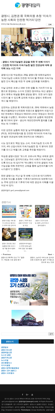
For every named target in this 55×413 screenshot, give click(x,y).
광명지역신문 (6, 358)
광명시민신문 (6, 350)
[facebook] (22, 395)
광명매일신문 (6, 352)
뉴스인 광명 (6, 355)
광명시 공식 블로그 (8, 371)
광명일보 (4, 347)
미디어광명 (5, 365)
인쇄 (49, 24)
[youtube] (32, 395)
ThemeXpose (25, 410)
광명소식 (10, 341)
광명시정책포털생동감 (10, 368)
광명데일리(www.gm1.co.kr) (28, 401)
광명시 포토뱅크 (7, 373)
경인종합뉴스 (6, 363)
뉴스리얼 (4, 360)
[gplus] (27, 395)
